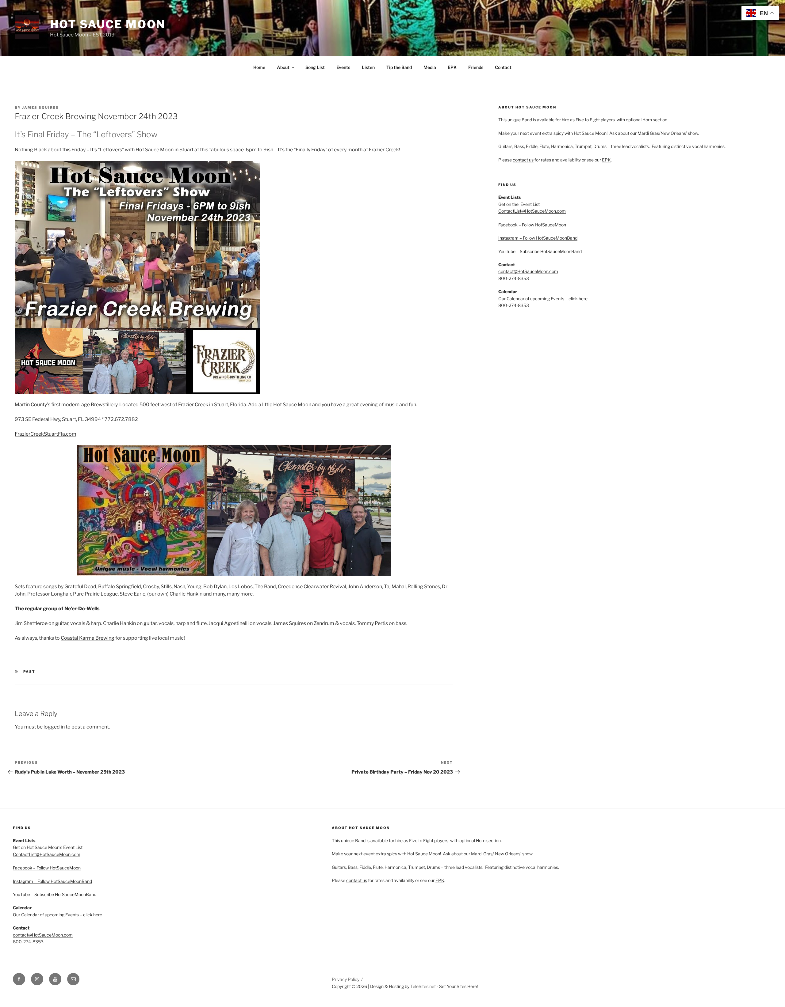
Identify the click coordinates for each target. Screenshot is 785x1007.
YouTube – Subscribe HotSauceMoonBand (540, 251)
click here (578, 298)
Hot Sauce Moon (107, 24)
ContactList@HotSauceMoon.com (532, 211)
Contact (503, 67)
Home (259, 67)
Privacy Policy (345, 979)
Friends (475, 67)
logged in (54, 727)
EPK (452, 67)
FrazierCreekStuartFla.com (45, 434)
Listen (368, 67)
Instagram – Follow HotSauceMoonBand (537, 237)
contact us (523, 159)
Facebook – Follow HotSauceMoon (532, 224)
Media (429, 67)
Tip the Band (399, 67)
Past (29, 671)
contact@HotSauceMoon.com (528, 271)
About (283, 67)
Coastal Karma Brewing (87, 638)
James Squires (40, 107)
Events (343, 67)
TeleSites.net (423, 986)
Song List (315, 67)
